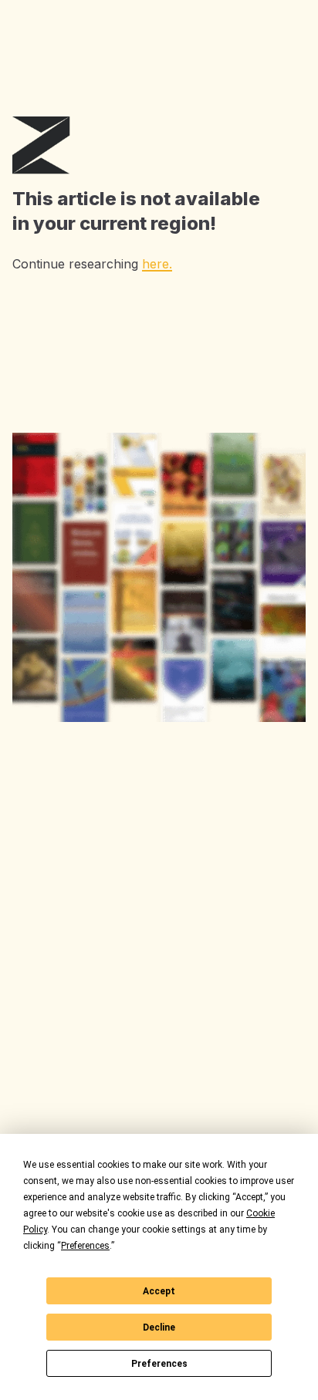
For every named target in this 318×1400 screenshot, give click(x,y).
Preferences (159, 1363)
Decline (159, 1327)
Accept (159, 1291)
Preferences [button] (85, 1245)
